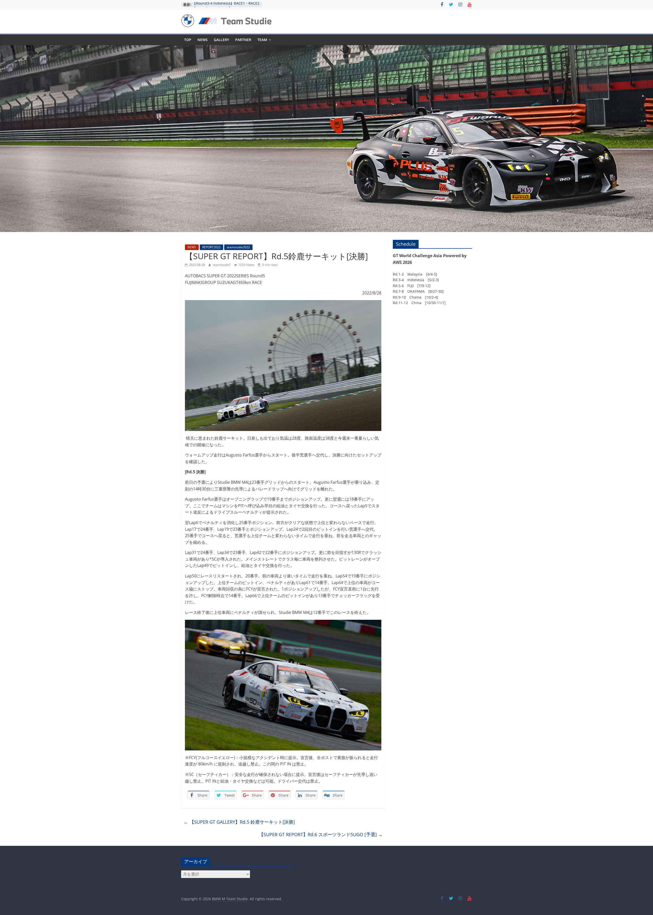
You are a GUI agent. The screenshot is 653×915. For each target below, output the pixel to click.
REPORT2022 (211, 247)
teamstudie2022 (238, 247)
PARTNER (243, 39)
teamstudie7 (222, 265)
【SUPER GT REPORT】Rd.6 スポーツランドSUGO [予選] (321, 834)
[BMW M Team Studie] (326, 48)
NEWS (202, 39)
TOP (187, 39)
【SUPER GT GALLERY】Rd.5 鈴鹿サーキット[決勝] (239, 822)
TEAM (262, 39)
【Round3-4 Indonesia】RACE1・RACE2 (225, 4)
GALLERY (221, 39)
